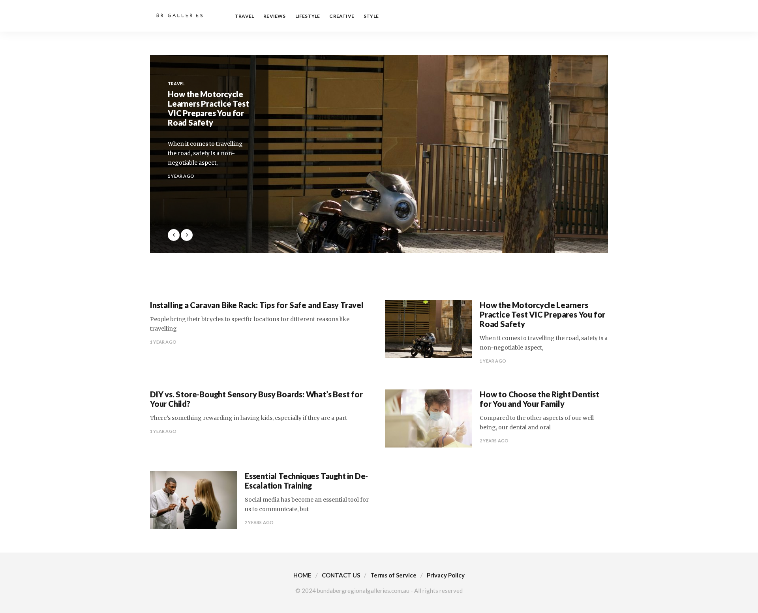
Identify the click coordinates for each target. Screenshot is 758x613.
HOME (302, 575)
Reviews (274, 16)
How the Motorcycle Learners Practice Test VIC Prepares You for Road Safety (542, 314)
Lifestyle (307, 16)
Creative (341, 16)
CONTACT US (341, 575)
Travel (244, 16)
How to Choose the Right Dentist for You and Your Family (539, 398)
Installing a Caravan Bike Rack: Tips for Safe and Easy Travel (257, 305)
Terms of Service (393, 575)
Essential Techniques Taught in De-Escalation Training (306, 480)
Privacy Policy (446, 575)
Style (371, 16)
